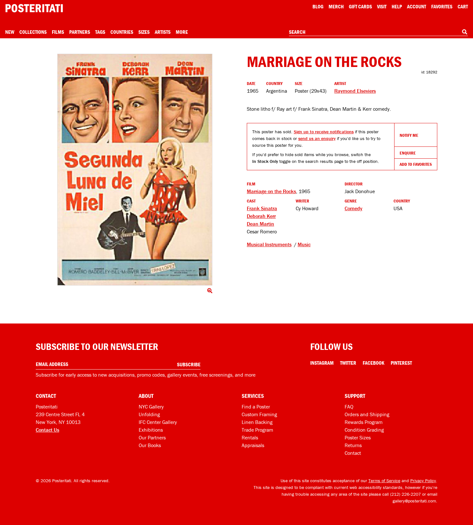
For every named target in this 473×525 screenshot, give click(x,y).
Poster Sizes (358, 437)
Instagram (322, 363)
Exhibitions (151, 430)
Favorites (441, 6)
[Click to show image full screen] (134, 170)
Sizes (144, 32)
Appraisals (253, 445)
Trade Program (257, 430)
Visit (381, 6)
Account (416, 6)
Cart (463, 6)
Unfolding (149, 414)
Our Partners (152, 437)
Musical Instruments (269, 244)
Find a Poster (256, 406)
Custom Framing (259, 414)
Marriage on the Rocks (271, 191)
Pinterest (401, 363)
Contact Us (47, 430)
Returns (353, 445)
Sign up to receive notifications (324, 132)
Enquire (408, 153)
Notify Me (409, 135)
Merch (336, 6)
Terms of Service (384, 480)
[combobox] (378, 32)
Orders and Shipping (367, 414)
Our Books (150, 445)
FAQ (349, 406)
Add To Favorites (416, 164)
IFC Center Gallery (158, 422)
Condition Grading (364, 430)
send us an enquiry (317, 138)
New (9, 32)
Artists (163, 32)
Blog (317, 6)
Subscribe (188, 364)
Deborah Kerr (261, 216)
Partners (79, 32)
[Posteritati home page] (34, 8)
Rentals (250, 437)
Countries (121, 32)
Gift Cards (360, 6)
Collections (33, 32)
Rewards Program (364, 422)
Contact (353, 453)
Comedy (353, 208)
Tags (100, 32)
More (182, 32)
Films (58, 32)
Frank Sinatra (262, 208)
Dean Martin (260, 223)
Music (304, 244)
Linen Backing (257, 422)
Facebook (373, 363)
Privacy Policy (423, 480)
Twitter (348, 363)
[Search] (464, 32)
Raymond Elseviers (355, 91)
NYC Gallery (151, 406)
